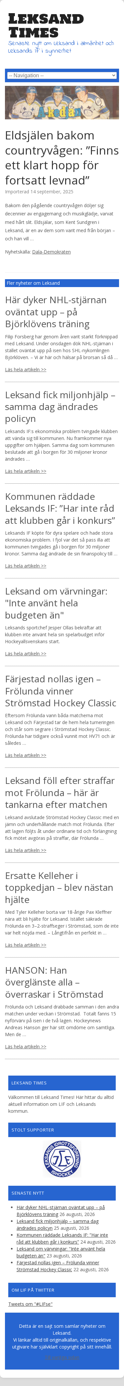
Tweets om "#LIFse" (30, 1304)
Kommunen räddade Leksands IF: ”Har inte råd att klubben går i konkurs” (60, 508)
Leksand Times (46, 25)
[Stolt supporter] (62, 1159)
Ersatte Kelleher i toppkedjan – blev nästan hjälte (59, 887)
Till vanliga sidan (62, 1357)
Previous (10, 101)
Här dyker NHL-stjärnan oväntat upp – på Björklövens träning (56, 311)
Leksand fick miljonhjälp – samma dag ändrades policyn (60, 406)
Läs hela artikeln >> (25, 369)
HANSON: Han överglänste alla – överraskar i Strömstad (54, 982)
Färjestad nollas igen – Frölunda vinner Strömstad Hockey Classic (60, 690)
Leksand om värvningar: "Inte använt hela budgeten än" (56, 603)
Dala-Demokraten (51, 252)
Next (114, 101)
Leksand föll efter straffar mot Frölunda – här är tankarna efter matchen (60, 792)
